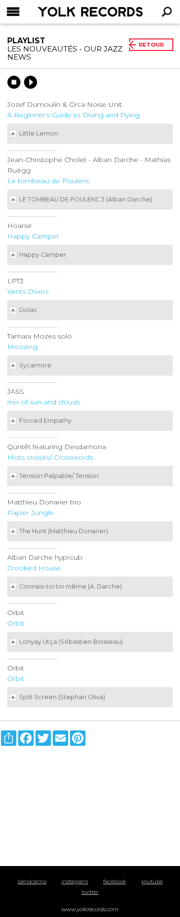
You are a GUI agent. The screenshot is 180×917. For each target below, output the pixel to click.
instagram (74, 881)
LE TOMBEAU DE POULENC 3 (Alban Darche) (86, 199)
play (30, 82)
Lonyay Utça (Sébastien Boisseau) (71, 641)
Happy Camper (33, 236)
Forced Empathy (46, 420)
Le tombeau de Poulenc (48, 180)
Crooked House (34, 568)
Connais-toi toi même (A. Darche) (71, 586)
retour (151, 44)
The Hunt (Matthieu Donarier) (64, 531)
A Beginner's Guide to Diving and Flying (73, 115)
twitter (90, 892)
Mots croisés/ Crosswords (50, 457)
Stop (14, 82)
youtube (152, 881)
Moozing (22, 346)
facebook (114, 881)
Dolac (29, 310)
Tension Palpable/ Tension (59, 475)
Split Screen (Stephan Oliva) (63, 697)
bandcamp (32, 881)
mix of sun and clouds (43, 402)
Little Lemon (39, 133)
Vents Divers (27, 291)
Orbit (15, 623)
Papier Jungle (30, 512)
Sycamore (36, 365)
